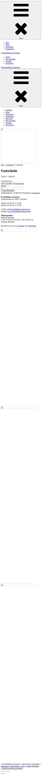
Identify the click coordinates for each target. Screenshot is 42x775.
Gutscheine (10, 165)
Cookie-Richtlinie (32, 766)
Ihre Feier (9, 119)
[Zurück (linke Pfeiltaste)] (2, 773)
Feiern (8, 57)
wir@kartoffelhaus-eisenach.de (18, 209)
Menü (21, 38)
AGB (23, 766)
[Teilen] (6, 771)
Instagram (32, 226)
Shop (7, 45)
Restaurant (9, 47)
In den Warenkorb (8, 191)
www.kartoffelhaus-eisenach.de (19, 211)
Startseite (9, 110)
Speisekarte (10, 49)
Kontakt (9, 61)
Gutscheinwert (6, 181)
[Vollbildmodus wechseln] (4, 771)
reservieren (10, 63)
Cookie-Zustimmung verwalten (12, 768)
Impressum (5, 766)
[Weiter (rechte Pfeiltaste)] (4, 773)
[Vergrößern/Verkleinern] (2, 771)
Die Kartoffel (10, 59)
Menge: (4, 186)
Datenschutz (14, 766)
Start (7, 43)
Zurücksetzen (19, 184)
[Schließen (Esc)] (9, 771)
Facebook (20, 226)
